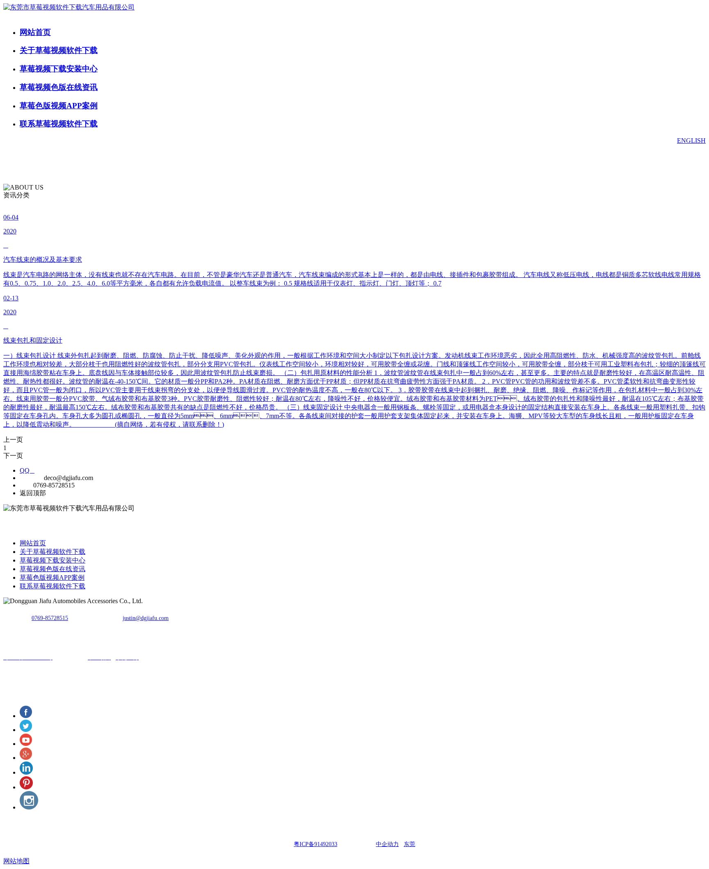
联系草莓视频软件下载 (59, 123)
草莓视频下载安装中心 (59, 68)
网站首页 (35, 32)
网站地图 (16, 861)
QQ (27, 470)
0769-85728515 (50, 618)
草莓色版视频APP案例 (59, 105)
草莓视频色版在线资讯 (59, 87)
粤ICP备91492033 (315, 844)
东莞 (409, 844)
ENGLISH (691, 140)
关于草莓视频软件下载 (59, 50)
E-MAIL (31, 477)
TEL (26, 485)
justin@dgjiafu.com (146, 618)
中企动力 (387, 844)
